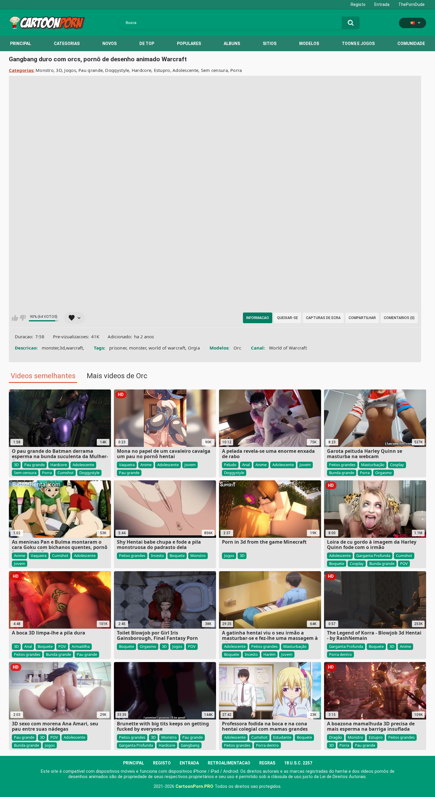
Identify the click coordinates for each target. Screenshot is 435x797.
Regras (267, 763)
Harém (269, 654)
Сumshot (65, 472)
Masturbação (372, 464)
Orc (237, 347)
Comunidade (411, 43)
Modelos (309, 43)
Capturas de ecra (323, 318)
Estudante (282, 737)
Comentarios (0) (399, 318)
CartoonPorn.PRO (194, 786)
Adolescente (185, 70)
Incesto (157, 555)
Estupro (162, 70)
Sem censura (214, 70)
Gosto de (15, 318)
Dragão (335, 737)
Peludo (230, 464)
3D (59, 70)
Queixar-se (287, 318)
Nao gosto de (23, 318)
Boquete (177, 555)
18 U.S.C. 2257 (298, 763)
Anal (246, 464)
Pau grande (90, 70)
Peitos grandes (342, 464)
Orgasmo (383, 472)
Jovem (190, 464)
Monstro (45, 70)
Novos (109, 43)
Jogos (70, 70)
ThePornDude (411, 4)
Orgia (194, 347)
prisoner (117, 347)
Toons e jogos (358, 43)
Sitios (269, 43)
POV (404, 563)
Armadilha (81, 646)
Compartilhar (362, 318)
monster (137, 347)
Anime (146, 464)
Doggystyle (117, 70)
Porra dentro (340, 654)
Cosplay (397, 464)
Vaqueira (127, 464)
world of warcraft (167, 347)
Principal (20, 43)
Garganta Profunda (373, 555)
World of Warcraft (288, 347)
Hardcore (141, 70)
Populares (189, 43)
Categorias (67, 43)
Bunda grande (341, 472)
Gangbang (190, 745)
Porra (236, 70)
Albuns (232, 43)
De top (146, 43)
